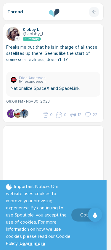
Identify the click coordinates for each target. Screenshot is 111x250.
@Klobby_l (33, 33)
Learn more (32, 243)
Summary (32, 39)
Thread (15, 11)
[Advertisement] (55, 166)
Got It (86, 215)
